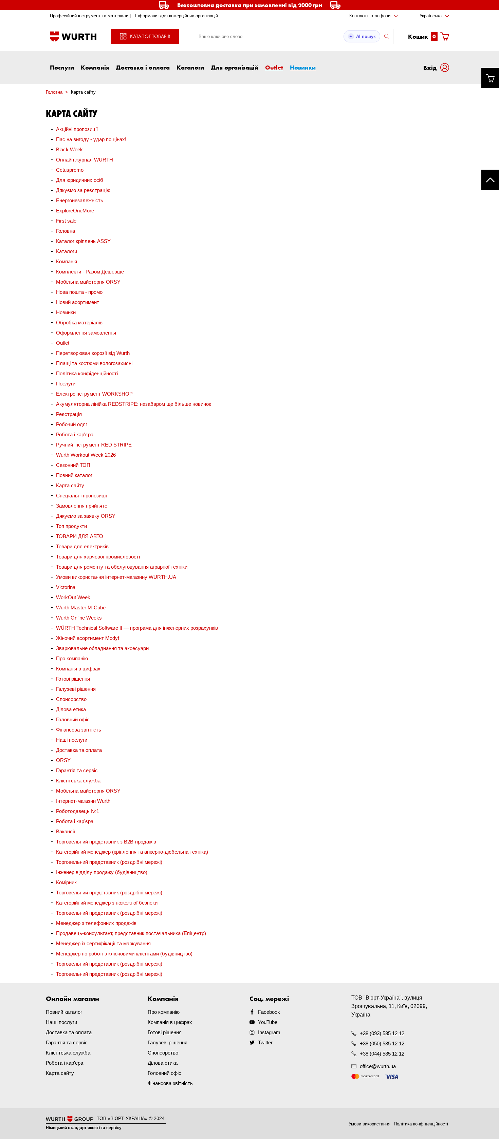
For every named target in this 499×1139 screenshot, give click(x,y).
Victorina (65, 587)
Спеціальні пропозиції (81, 495)
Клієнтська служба (78, 780)
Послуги (62, 67)
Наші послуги (71, 740)
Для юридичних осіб (79, 180)
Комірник (66, 882)
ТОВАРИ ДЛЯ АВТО (79, 536)
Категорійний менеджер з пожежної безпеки (107, 903)
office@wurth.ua (378, 1066)
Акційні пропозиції (77, 129)
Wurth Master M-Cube (81, 607)
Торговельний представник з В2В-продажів (106, 841)
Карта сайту (70, 485)
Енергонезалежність (79, 200)
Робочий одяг (71, 424)
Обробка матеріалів (79, 322)
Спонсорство (71, 699)
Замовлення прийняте (81, 506)
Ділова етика (71, 709)
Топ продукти (71, 526)
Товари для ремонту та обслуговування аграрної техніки (121, 567)
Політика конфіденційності (87, 373)
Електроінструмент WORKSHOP (94, 394)
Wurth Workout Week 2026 (86, 455)
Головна (65, 231)
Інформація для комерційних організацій (176, 15)
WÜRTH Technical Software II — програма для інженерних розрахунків (137, 628)
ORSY (63, 760)
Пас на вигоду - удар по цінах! (91, 139)
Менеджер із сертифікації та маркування (103, 943)
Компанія (95, 67)
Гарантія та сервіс (77, 770)
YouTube (267, 1022)
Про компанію (72, 658)
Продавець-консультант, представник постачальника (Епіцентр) (131, 933)
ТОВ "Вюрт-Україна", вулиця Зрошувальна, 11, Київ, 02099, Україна (389, 1006)
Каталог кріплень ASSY (83, 241)
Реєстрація (69, 414)
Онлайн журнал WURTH (84, 160)
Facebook (269, 1012)
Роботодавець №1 (77, 811)
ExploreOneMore (75, 210)
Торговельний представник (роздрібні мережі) (109, 862)
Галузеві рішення (76, 689)
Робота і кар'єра (74, 434)
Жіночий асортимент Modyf (87, 638)
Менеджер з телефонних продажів (96, 923)
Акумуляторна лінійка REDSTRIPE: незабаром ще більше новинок (133, 404)
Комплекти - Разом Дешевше (90, 271)
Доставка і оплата (143, 67)
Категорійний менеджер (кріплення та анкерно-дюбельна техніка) (132, 852)
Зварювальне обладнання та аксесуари (102, 648)
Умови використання (369, 1123)
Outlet (274, 67)
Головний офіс (73, 719)
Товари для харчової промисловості (98, 556)
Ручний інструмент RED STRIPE (94, 445)
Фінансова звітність (78, 730)
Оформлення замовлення (86, 333)
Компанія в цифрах (78, 668)
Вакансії (65, 831)
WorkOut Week (73, 597)
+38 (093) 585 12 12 (382, 1033)
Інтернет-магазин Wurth (83, 801)
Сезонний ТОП (73, 465)
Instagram (269, 1032)
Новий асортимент (77, 302)
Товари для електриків (82, 546)
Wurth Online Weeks (79, 618)
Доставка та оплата (79, 750)
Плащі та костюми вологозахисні (94, 363)
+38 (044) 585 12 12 (382, 1054)
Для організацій (234, 67)
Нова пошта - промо (79, 292)
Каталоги (190, 67)
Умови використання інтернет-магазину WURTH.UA (116, 577)
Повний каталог (74, 475)
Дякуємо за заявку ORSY (85, 516)
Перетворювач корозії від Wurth (93, 353)
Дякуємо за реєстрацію (83, 190)
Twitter (265, 1042)
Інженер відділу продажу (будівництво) (101, 872)
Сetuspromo (70, 170)
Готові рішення (73, 679)
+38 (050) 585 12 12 (382, 1043)
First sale (66, 221)
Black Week (69, 149)
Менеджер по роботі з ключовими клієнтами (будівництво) (124, 953)
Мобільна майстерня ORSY (88, 282)
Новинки (303, 67)
